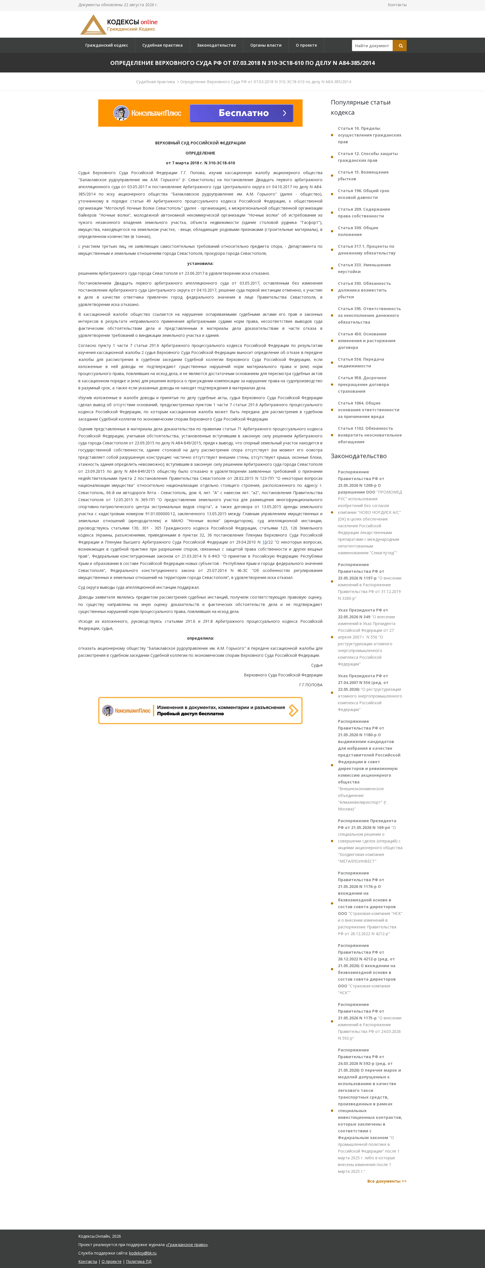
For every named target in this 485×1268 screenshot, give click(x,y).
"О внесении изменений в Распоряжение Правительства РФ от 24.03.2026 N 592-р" (369, 1021)
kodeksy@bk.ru (142, 1253)
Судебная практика (162, 45)
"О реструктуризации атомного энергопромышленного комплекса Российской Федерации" (370, 692)
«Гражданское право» (187, 1244)
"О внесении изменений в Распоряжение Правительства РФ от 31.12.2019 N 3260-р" (369, 581)
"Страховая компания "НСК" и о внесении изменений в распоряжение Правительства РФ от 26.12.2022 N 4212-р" (370, 903)
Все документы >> (387, 1181)
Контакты (397, 4)
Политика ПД (138, 1261)
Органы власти (266, 45)
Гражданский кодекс (106, 45)
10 (264, 542)
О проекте (306, 45)
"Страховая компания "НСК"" (367, 969)
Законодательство (216, 45)
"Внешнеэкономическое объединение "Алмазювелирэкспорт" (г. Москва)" (369, 765)
